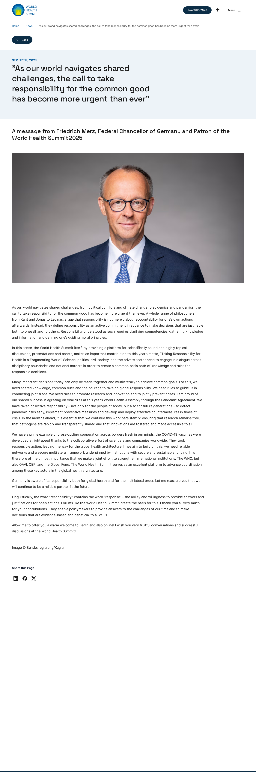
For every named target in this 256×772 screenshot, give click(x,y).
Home (15, 25)
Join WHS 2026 (197, 10)
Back (25, 39)
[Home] (24, 10)
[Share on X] (33, 578)
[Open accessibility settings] (217, 10)
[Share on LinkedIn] (15, 578)
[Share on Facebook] (24, 578)
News (28, 25)
